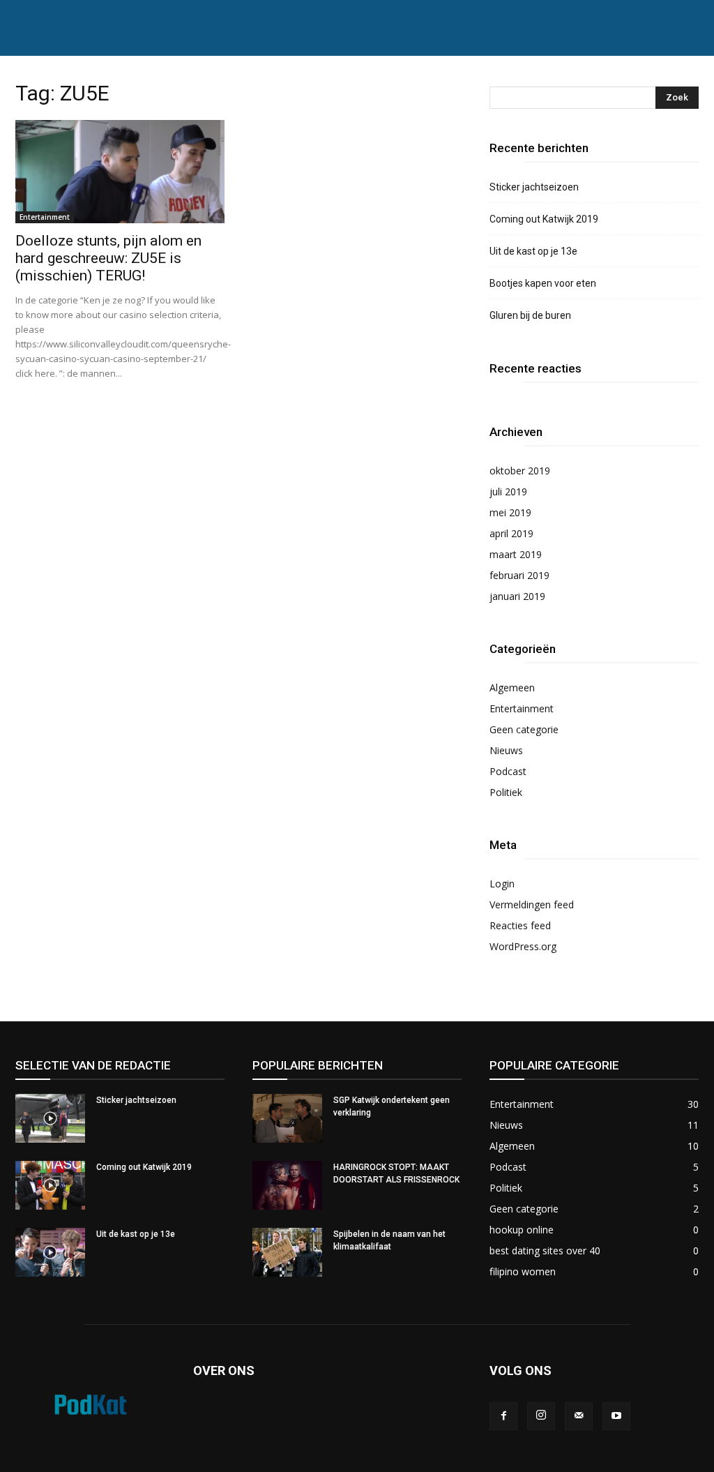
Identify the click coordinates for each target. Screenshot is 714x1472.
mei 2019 (510, 512)
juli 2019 (508, 491)
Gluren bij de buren (530, 315)
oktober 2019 (519, 470)
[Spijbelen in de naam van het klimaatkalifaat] (287, 1252)
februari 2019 (519, 575)
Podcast (507, 771)
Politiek (505, 792)
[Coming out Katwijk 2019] (50, 1185)
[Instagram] (541, 1416)
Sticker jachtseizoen (534, 187)
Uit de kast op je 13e (533, 251)
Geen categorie (524, 729)
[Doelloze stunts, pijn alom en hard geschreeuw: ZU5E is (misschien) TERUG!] (120, 171)
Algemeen (512, 687)
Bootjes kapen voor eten (542, 283)
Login (502, 883)
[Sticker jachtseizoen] (50, 1118)
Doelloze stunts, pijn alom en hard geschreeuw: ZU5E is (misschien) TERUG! (108, 258)
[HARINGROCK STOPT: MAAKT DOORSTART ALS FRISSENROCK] (287, 1185)
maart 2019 (515, 554)
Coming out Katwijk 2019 (543, 219)
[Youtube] (616, 1416)
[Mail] (579, 1416)
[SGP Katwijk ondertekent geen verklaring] (287, 1118)
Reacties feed (520, 925)
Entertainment (45, 217)
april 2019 (511, 533)
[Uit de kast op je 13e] (50, 1252)
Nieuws (506, 750)
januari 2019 (517, 596)
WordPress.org (522, 946)
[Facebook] (503, 1416)
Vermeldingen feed (531, 904)
